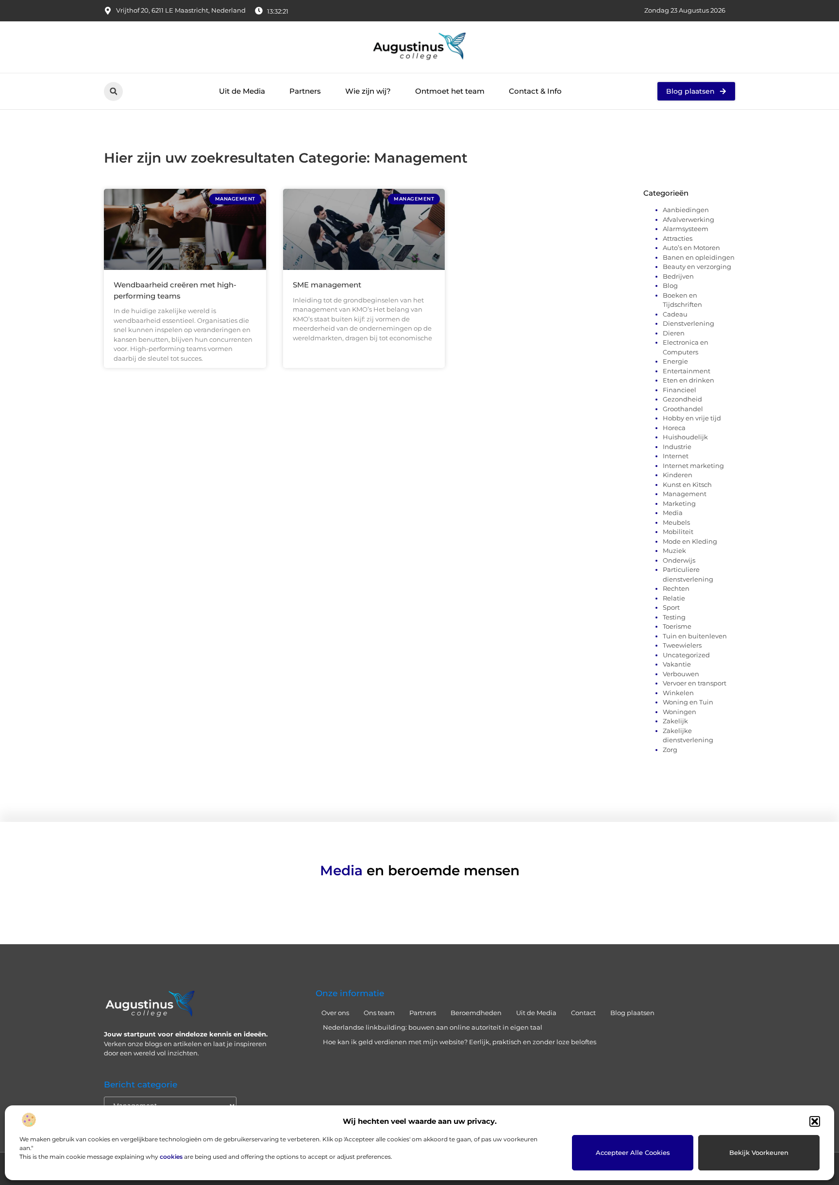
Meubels (676, 522)
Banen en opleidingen (699, 257)
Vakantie (677, 664)
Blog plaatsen (632, 1013)
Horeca (674, 428)
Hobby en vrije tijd (692, 418)
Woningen (679, 712)
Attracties (677, 238)
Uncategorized (686, 655)
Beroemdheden (476, 1013)
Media (673, 513)
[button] (815, 1121)
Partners (305, 91)
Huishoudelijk (685, 437)
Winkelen (678, 693)
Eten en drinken (688, 380)
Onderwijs (679, 560)
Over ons (335, 1013)
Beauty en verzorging (697, 266)
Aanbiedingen (686, 210)
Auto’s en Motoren (691, 247)
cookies (171, 1156)
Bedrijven (678, 276)
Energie (675, 361)
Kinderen (677, 475)
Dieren (674, 333)
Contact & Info (535, 91)
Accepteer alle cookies (633, 1152)
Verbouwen (681, 674)
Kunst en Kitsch (687, 484)
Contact (583, 1013)
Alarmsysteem (685, 229)
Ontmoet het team (450, 91)
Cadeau (675, 314)
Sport (671, 607)
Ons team (379, 1013)
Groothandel (683, 409)
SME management (327, 284)
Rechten (676, 588)
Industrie (677, 447)
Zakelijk (675, 721)
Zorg (670, 749)
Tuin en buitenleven (695, 636)
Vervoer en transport (694, 683)
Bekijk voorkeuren (759, 1152)
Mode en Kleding (690, 541)
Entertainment (686, 371)
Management (684, 494)
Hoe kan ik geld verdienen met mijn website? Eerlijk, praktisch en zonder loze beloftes (459, 1042)
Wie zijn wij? (368, 91)
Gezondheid (682, 399)
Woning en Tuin (688, 702)
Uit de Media (242, 91)
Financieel (679, 390)
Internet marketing (693, 465)
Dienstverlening (688, 323)
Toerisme (677, 626)
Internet (675, 456)
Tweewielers (682, 645)
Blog (670, 285)
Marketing (679, 503)
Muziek (674, 550)
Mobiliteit (678, 531)
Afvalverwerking (688, 219)
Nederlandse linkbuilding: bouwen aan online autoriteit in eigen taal (432, 1027)
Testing (674, 617)
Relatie (674, 598)
